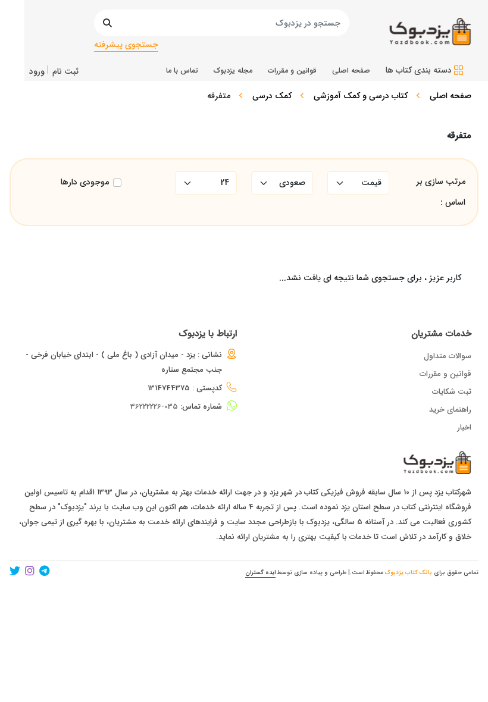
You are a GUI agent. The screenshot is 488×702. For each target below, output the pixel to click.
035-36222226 (154, 406)
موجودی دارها (85, 182)
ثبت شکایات (451, 392)
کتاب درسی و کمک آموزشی (361, 95)
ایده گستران (260, 572)
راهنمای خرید (450, 409)
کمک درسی (272, 95)
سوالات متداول (447, 356)
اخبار (464, 427)
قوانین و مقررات (445, 374)
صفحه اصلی (450, 95)
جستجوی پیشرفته (126, 44)
